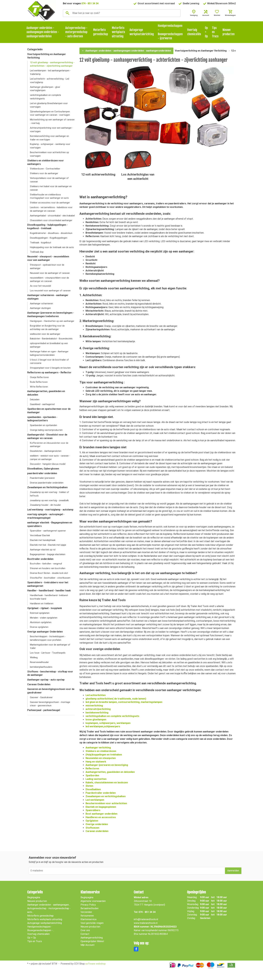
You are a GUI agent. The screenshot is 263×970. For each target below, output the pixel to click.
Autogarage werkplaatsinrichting (142, 32)
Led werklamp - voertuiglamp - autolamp (50, 509)
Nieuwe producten (229, 32)
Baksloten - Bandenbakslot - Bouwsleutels (51, 338)
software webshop (95, 963)
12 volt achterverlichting (98, 174)
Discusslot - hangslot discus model (47, 464)
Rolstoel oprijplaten (39, 613)
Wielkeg (34, 657)
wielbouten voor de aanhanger (45, 334)
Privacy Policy (88, 904)
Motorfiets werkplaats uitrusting (118, 32)
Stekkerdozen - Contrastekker (45, 168)
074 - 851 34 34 (89, 3)
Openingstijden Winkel (92, 941)
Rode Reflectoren (39, 382)
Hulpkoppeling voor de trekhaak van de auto (52, 247)
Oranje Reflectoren (39, 377)
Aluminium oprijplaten (40, 622)
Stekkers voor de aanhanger (44, 173)
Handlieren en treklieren (41, 603)
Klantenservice (88, 919)
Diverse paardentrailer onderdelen (46, 482)
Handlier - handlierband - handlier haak (49, 590)
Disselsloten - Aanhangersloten (45, 451)
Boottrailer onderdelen (40, 559)
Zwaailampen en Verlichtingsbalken (47, 487)
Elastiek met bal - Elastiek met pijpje (48, 545)
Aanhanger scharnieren (41, 303)
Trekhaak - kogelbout (40, 242)
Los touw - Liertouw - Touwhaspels (47, 653)
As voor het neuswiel (40, 286)
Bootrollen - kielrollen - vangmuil (46, 563)
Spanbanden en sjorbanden (43, 425)
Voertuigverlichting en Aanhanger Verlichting (201, 50)
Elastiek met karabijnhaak (42, 540)
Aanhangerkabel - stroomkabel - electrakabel (52, 215)
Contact (85, 934)
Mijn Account (88, 944)
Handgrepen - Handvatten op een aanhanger (52, 321)
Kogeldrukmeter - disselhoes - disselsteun (51, 233)
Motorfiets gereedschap (100, 32)
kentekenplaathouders (41, 667)
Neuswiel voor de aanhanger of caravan (50, 273)
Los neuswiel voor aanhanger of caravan (50, 290)
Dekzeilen (34, 399)
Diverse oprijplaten (39, 627)
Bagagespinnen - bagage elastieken (47, 554)
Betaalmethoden (89, 908)
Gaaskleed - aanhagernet (42, 404)
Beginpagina (33, 897)
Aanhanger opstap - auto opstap (46, 679)
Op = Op (206, 32)
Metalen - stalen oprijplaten (43, 617)
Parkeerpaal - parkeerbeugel (43, 710)
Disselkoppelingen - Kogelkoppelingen (48, 238)
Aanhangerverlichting (92, 937)
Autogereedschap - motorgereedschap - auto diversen (76, 32)
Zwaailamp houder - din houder (45, 505)
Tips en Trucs (215, 32)
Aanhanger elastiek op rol (42, 549)
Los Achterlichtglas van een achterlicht (137, 177)
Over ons (85, 930)
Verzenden (86, 912)
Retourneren (87, 915)
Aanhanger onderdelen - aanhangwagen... (48, 904)
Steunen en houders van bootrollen (47, 568)
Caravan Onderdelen (38, 684)
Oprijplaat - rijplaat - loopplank (44, 608)
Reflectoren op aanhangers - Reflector (49, 372)
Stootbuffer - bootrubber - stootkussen (50, 578)
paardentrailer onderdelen (42, 473)
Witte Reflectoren (39, 387)
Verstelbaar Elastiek (40, 535)
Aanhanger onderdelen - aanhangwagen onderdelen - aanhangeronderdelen (42, 32)
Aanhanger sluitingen (40, 308)
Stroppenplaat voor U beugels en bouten (50, 368)
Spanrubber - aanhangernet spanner (48, 530)
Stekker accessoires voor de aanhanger (50, 202)
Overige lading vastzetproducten (46, 430)
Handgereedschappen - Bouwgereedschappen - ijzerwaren (170, 32)
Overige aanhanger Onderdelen (45, 631)
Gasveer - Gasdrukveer (41, 697)
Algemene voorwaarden (93, 901)
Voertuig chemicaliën (194, 32)
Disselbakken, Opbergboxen (43, 468)
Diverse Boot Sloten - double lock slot (49, 573)
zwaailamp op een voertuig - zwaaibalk (49, 500)
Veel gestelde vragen (92, 923)
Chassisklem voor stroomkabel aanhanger (51, 220)
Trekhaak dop (37, 252)
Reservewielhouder (39, 662)
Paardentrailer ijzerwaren (42, 478)
